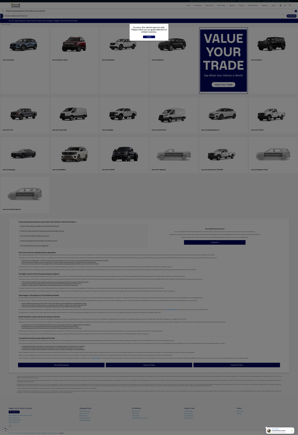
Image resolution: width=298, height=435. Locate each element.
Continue (149, 36)
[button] (266, 427)
